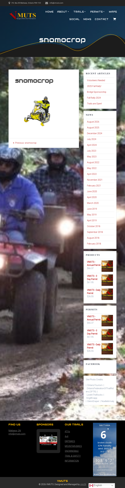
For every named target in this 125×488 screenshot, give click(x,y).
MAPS (113, 11)
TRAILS (78, 11)
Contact (102, 19)
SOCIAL (74, 19)
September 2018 (95, 232)
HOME (49, 11)
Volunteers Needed (96, 80)
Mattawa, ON (15, 430)
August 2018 (93, 238)
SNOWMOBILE (72, 451)
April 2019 (92, 220)
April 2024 (92, 145)
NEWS (87, 19)
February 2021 (94, 185)
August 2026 (93, 122)
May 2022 (91, 168)
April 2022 (92, 174)
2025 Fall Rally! (94, 86)
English (97, 485)
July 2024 (91, 139)
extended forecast (104, 470)
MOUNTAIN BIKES (73, 446)
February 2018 (94, 243)
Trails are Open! (94, 103)
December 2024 (94, 133)
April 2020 (92, 197)
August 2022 (93, 162)
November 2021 (94, 180)
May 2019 (91, 214)
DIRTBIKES (70, 441)
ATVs (67, 431)
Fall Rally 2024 (94, 98)
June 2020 (92, 191)
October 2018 (93, 226)
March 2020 (93, 203)
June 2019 (92, 209)
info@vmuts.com (17, 434)
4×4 (66, 436)
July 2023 (91, 151)
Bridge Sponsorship (96, 92)
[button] (45, 435)
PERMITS (96, 11)
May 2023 (91, 156)
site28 (83, 484)
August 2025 (93, 127)
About (62, 11)
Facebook (93, 364)
